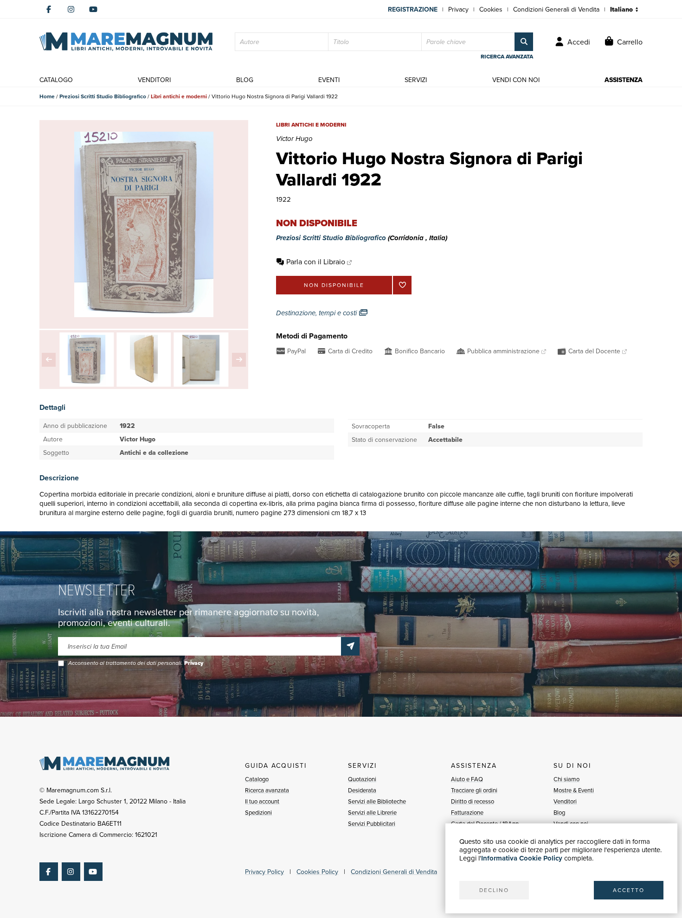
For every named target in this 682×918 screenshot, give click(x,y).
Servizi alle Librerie (372, 812)
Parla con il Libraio (315, 261)
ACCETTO (628, 890)
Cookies (490, 9)
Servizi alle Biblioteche (377, 801)
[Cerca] (524, 41)
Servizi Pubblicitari (371, 823)
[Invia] (350, 646)
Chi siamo (566, 779)
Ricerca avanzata (267, 790)
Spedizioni (258, 812)
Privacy (458, 9)
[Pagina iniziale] (125, 41)
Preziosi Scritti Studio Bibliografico (102, 96)
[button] (49, 360)
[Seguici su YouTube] (93, 9)
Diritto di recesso (472, 801)
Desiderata (362, 790)
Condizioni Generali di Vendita (556, 9)
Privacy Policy (264, 871)
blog (244, 79)
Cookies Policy (317, 871)
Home (47, 96)
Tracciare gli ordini (474, 790)
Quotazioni (362, 779)
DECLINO (494, 890)
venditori (154, 79)
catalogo (56, 79)
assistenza (624, 79)
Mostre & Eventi (573, 790)
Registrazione (413, 9)
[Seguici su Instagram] (71, 9)
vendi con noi (516, 79)
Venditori (565, 801)
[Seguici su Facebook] (48, 9)
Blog (559, 812)
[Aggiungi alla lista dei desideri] (402, 285)
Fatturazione (467, 812)
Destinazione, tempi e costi (317, 313)
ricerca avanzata (507, 56)
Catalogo (257, 779)
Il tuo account (262, 801)
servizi (416, 79)
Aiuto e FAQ (467, 779)
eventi (329, 79)
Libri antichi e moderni (179, 96)
